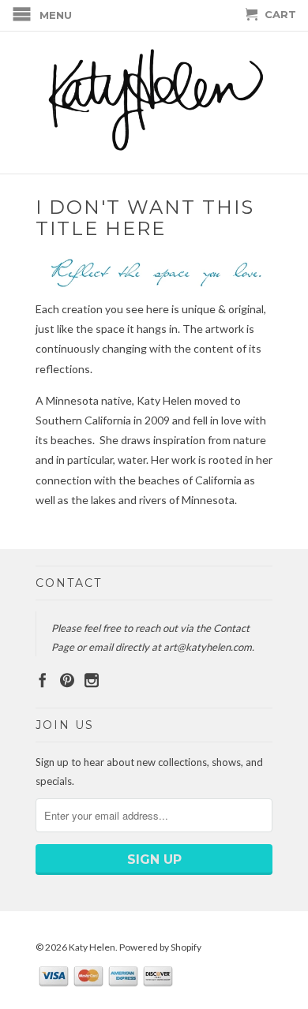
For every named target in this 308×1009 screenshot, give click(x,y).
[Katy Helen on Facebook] (43, 680)
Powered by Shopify (160, 947)
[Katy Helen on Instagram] (92, 680)
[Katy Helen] (154, 102)
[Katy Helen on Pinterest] (67, 680)
